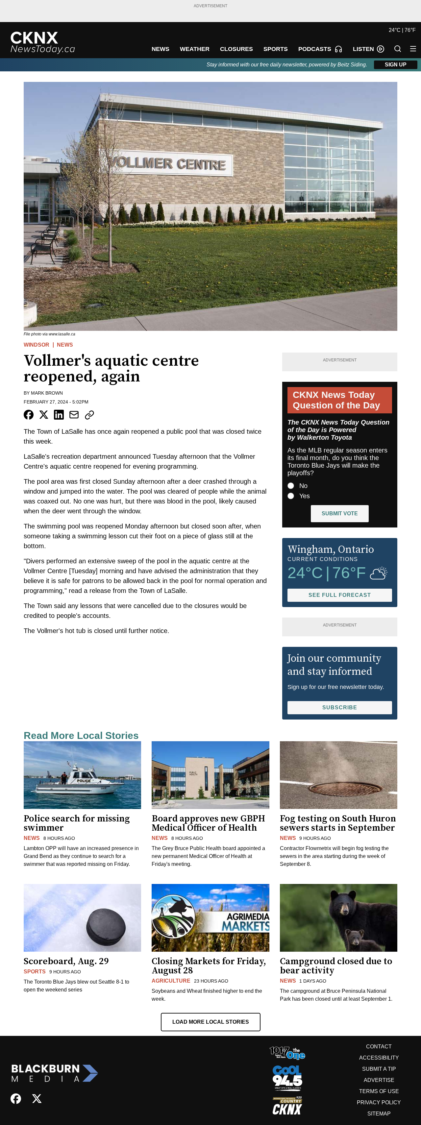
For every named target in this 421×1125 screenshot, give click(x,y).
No (303, 485)
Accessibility (379, 1058)
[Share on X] (44, 415)
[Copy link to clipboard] (89, 415)
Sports (35, 971)
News (65, 345)
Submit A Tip (379, 1069)
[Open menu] (413, 48)
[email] (74, 415)
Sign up (396, 64)
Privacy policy (379, 1102)
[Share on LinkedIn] (59, 415)
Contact (379, 1046)
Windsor (36, 345)
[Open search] (397, 48)
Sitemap (379, 1113)
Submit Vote (340, 513)
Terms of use (379, 1091)
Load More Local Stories (210, 1022)
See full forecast (340, 595)
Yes (304, 496)
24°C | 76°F (402, 30)
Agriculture (171, 981)
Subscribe (339, 707)
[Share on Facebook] (29, 415)
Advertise (379, 1080)
